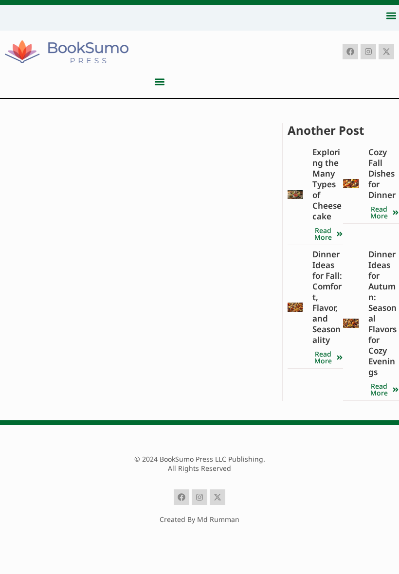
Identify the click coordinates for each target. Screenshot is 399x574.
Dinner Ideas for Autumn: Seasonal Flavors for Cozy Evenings (382, 313)
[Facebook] (350, 51)
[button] (391, 15)
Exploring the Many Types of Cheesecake (327, 184)
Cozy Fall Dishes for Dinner (382, 173)
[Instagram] (368, 51)
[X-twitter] (386, 51)
